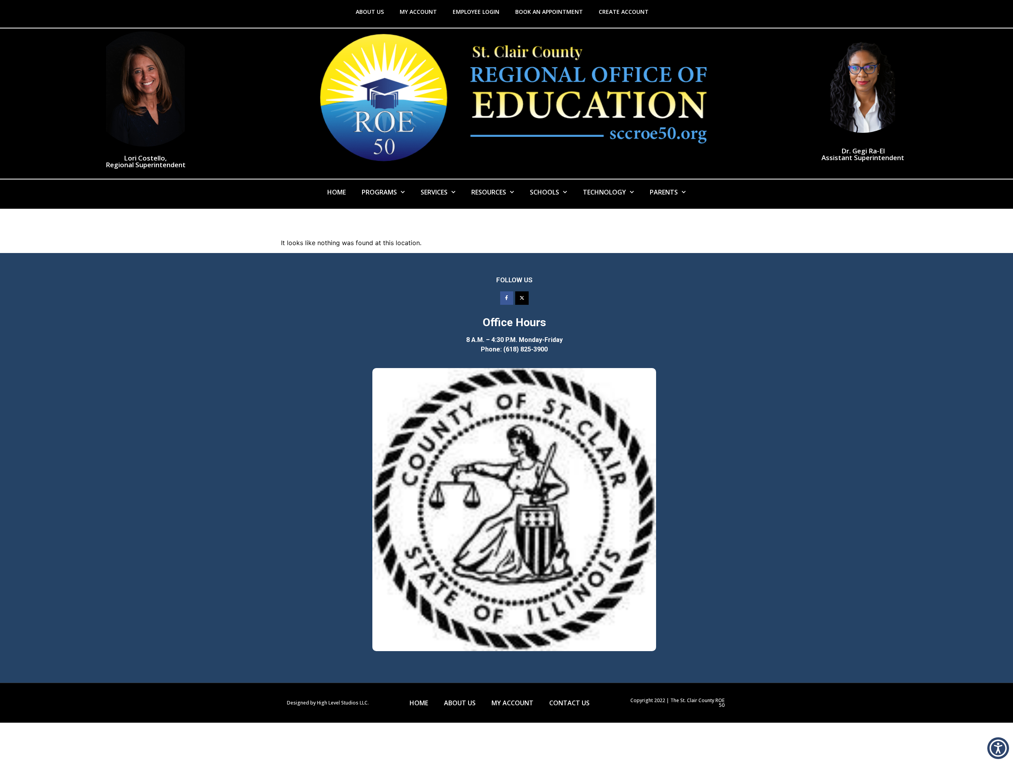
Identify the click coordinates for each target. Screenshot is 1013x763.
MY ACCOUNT (418, 11)
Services (434, 192)
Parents (664, 192)
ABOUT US (370, 11)
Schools (544, 192)
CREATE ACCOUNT (624, 11)
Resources (488, 192)
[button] (998, 748)
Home (336, 192)
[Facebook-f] (507, 298)
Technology (604, 192)
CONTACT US (569, 703)
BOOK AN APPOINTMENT (549, 11)
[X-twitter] (522, 298)
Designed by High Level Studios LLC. (328, 702)
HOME (419, 703)
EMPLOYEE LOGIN (476, 11)
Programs (379, 192)
